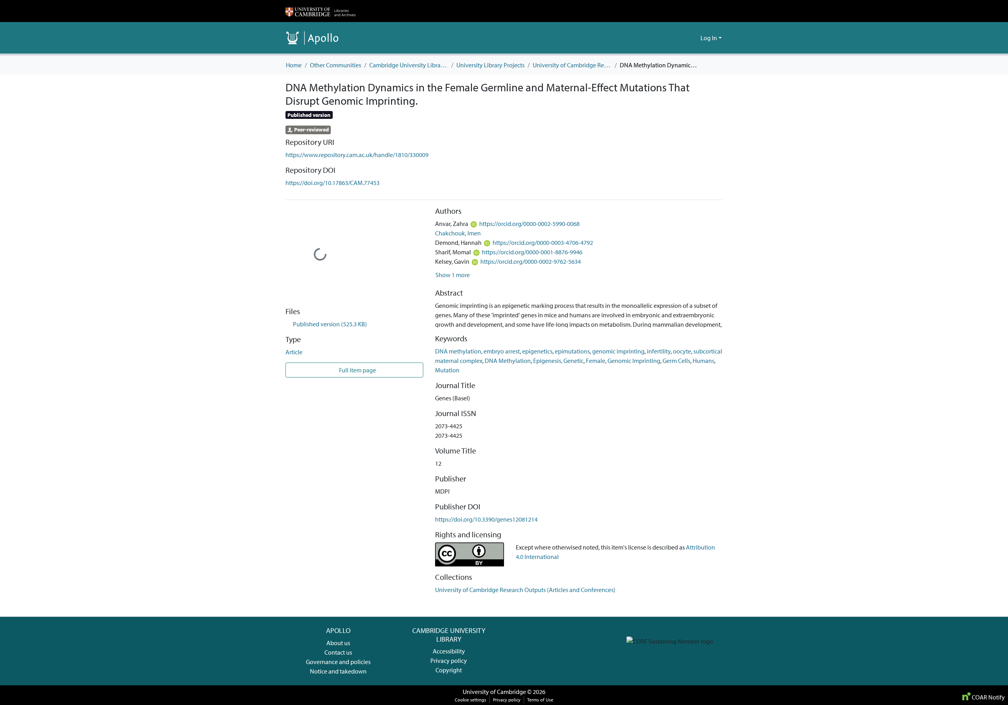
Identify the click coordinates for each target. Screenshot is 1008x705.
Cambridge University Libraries (408, 65)
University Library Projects (490, 65)
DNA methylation (458, 351)
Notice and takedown (338, 671)
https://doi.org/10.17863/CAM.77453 (332, 183)
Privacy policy (448, 660)
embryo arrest (502, 351)
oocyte (682, 351)
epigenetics (537, 351)
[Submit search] (682, 38)
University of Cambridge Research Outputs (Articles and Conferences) (572, 65)
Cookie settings (470, 700)
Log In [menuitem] (708, 38)
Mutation (447, 370)
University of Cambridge (494, 692)
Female (595, 361)
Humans (703, 361)
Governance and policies (338, 662)
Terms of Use (540, 700)
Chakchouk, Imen (458, 233)
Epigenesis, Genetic (558, 361)
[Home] (320, 11)
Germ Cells (676, 361)
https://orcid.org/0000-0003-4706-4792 (543, 242)
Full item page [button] (357, 370)
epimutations (572, 351)
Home (294, 65)
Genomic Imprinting (634, 361)
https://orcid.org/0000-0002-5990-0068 (529, 224)
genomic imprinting (618, 351)
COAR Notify (988, 697)
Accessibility (449, 651)
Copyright (448, 670)
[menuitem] (693, 38)
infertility (659, 351)
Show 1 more (452, 275)
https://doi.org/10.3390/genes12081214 (486, 519)
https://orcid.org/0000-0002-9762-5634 (530, 261)
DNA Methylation (508, 361)
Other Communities (335, 65)
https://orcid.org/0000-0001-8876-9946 (532, 252)
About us (338, 643)
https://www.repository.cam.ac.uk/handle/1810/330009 (356, 155)
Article (293, 352)
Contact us (338, 652)
